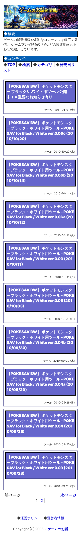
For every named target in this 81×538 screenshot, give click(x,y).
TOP (11, 64)
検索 (26, 64)
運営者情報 (55, 518)
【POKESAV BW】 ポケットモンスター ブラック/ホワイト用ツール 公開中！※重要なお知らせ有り (39, 91)
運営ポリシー (30, 518)
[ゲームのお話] (40, 29)
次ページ (68, 495)
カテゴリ (44, 64)
